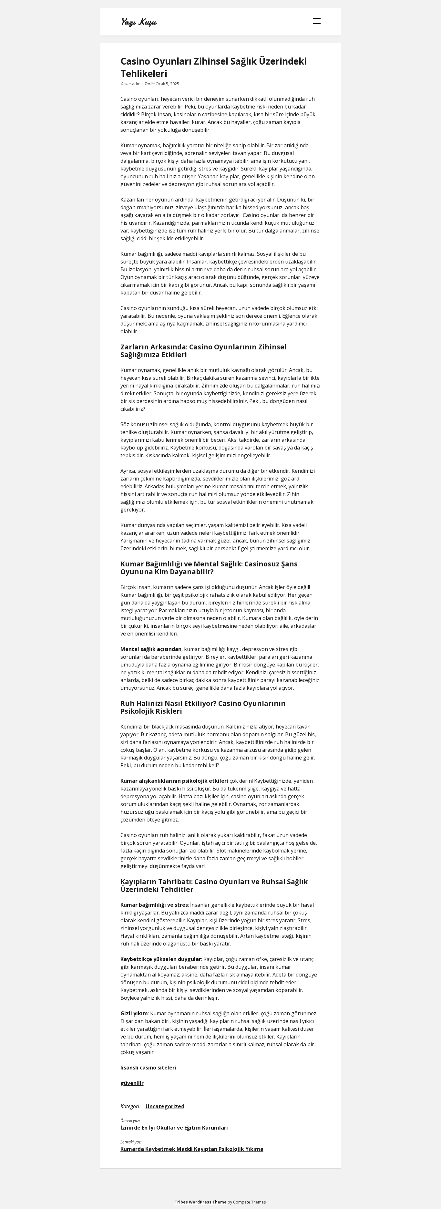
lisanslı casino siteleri (148, 1067)
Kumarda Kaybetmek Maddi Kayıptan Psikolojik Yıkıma (191, 1148)
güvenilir (132, 1083)
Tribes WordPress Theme (201, 1202)
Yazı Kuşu (138, 22)
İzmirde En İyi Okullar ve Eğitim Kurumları (174, 1127)
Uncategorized (165, 1106)
